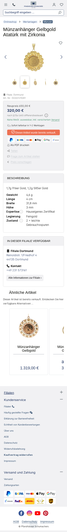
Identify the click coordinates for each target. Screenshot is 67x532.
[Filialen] (14, 5)
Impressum (10, 460)
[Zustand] (21, 220)
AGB (6, 436)
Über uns (9, 430)
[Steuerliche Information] (46, 115)
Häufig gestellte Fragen (16, 412)
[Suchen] (58, 12)
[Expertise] (21, 211)
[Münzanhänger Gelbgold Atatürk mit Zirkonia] (33, 57)
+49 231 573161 (16, 270)
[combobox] (28, 12)
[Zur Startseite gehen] (33, 5)
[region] (33, 64)
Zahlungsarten (11, 485)
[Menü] (6, 5)
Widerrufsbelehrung (14, 448)
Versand (55, 119)
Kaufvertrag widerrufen (18, 454)
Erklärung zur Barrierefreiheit (19, 418)
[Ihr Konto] (54, 5)
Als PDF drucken (19, 145)
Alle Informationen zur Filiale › (24, 277)
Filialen (9, 393)
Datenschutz (10, 442)
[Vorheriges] (5, 57)
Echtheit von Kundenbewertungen (22, 424)
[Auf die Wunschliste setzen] (60, 43)
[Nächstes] (61, 57)
